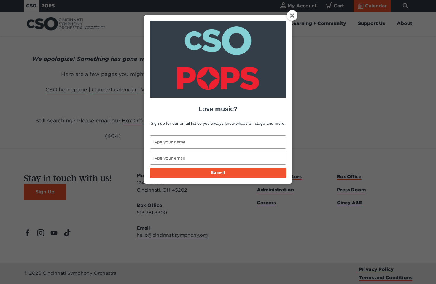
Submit (218, 172)
